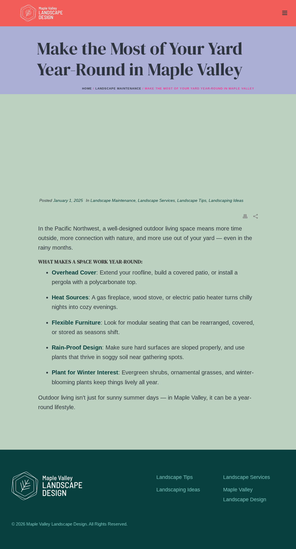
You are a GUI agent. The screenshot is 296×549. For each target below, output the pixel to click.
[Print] (245, 216)
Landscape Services (156, 200)
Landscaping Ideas (226, 200)
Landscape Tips (191, 200)
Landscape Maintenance (118, 88)
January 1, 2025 (68, 200)
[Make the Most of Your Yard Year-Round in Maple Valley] (148, 149)
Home (87, 88)
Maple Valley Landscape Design (244, 494)
